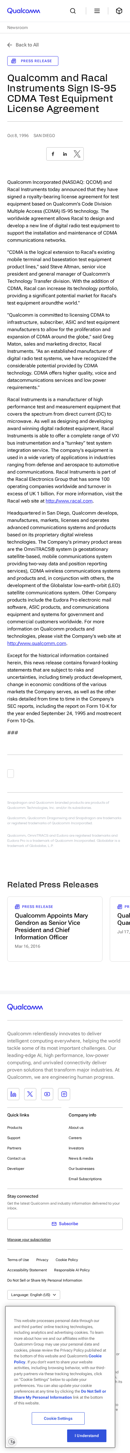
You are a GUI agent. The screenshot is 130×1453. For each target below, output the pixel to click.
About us (76, 1128)
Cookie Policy (67, 1260)
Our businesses (81, 1169)
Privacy (42, 1260)
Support (13, 1138)
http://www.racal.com (69, 501)
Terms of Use (18, 1260)
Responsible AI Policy (72, 1270)
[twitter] (77, 154)
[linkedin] (65, 154)
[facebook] (53, 154)
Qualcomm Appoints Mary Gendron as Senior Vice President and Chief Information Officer (51, 926)
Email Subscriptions (85, 1179)
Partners (14, 1148)
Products (14, 1128)
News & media (81, 1158)
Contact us (16, 1158)
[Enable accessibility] (11, 1441)
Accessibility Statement (27, 1270)
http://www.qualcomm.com (36, 643)
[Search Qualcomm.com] (74, 10)
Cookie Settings (58, 1418)
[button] (44, 1280)
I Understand (87, 1435)
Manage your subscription (29, 1239)
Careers (75, 1138)
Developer (15, 1169)
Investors (76, 1148)
